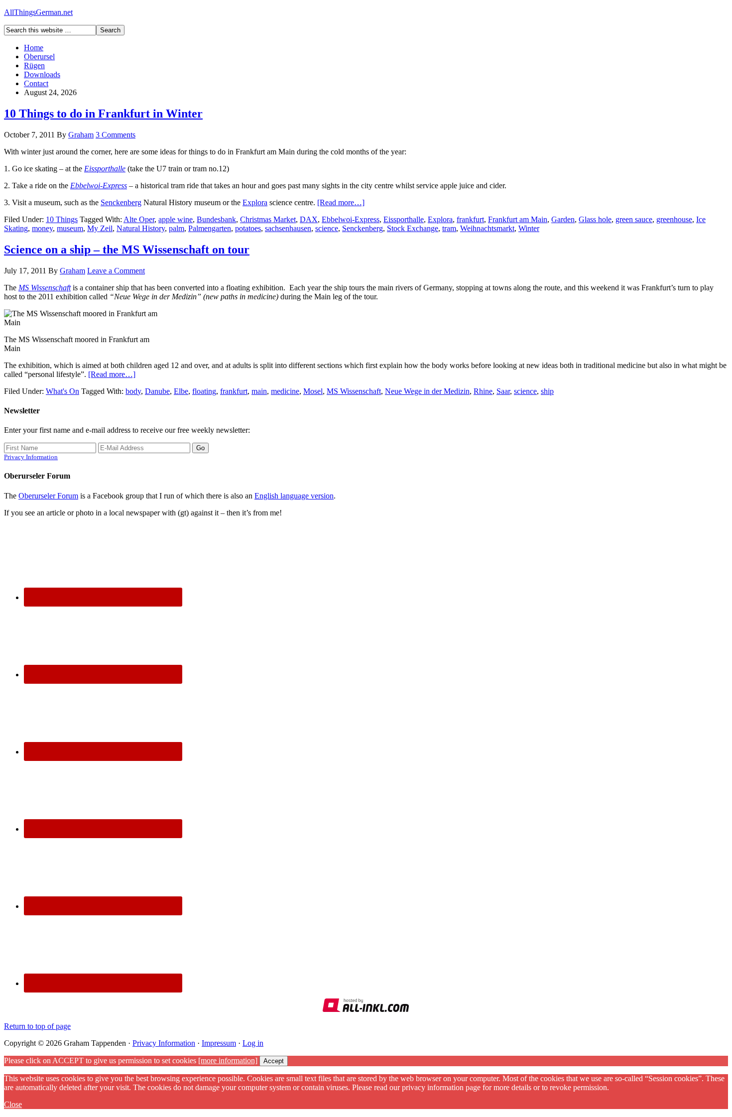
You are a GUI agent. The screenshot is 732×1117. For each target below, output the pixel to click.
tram (449, 228)
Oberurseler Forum (48, 496)
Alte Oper (138, 219)
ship (547, 391)
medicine (285, 391)
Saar (503, 391)
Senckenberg (121, 202)
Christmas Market (268, 219)
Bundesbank (216, 219)
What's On (62, 391)
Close (13, 1104)
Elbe (181, 391)
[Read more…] (341, 202)
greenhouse (674, 219)
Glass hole (595, 219)
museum (70, 228)
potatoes (248, 228)
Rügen (34, 65)
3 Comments (115, 134)
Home (33, 47)
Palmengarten (209, 228)
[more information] (227, 1060)
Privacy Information (31, 457)
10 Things (62, 219)
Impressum (219, 1043)
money (42, 228)
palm (176, 228)
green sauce (633, 219)
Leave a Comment (116, 270)
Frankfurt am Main (517, 219)
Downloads (42, 74)
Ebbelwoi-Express (98, 185)
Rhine (483, 391)
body (133, 391)
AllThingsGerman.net (38, 12)
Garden (563, 219)
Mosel (313, 391)
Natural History (141, 228)
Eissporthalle (403, 219)
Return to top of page (37, 1026)
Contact (36, 83)
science (326, 228)
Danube (157, 391)
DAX (309, 219)
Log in (253, 1043)
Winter (528, 228)
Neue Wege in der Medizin (427, 391)
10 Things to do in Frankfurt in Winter (103, 113)
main (259, 391)
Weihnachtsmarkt (487, 228)
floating (204, 391)
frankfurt (470, 219)
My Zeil (100, 228)
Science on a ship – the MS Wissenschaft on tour (126, 249)
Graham (81, 134)
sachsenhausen (288, 228)
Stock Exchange (412, 228)
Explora (255, 202)
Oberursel (39, 56)
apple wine (175, 219)
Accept (273, 1061)
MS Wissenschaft (44, 287)
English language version (294, 496)
